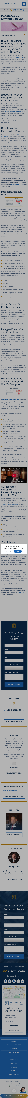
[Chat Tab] (14, 549)
